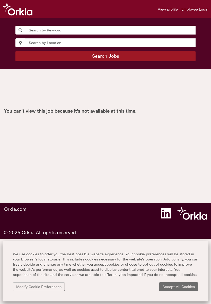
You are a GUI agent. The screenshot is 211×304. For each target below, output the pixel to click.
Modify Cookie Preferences (38, 287)
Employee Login (194, 9)
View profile (168, 9)
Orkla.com (15, 209)
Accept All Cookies (178, 287)
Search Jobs (105, 56)
